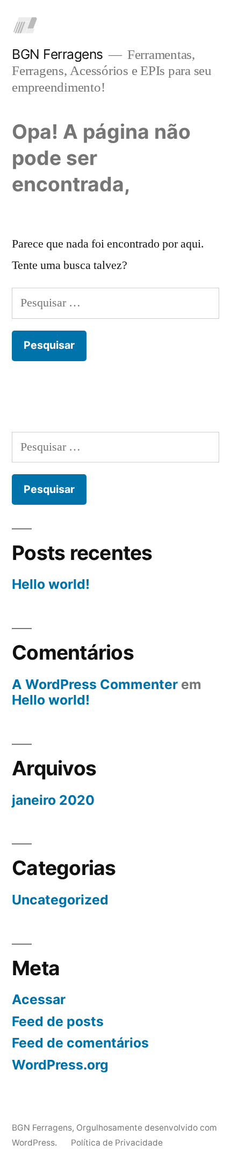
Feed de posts (58, 1021)
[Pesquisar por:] (115, 302)
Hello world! (51, 584)
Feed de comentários (80, 1043)
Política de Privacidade (117, 1143)
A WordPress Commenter (95, 684)
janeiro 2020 (53, 800)
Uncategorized (60, 900)
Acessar (39, 999)
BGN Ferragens (57, 54)
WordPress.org (60, 1065)
